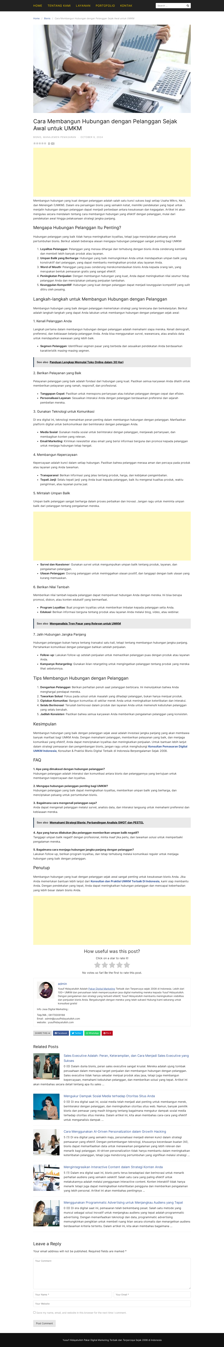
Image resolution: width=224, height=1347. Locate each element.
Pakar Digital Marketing (101, 988)
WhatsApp (93, 1033)
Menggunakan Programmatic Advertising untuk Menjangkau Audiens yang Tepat (123, 1202)
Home (37, 5)
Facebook (62, 1033)
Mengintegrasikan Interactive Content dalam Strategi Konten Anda (113, 1167)
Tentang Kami (59, 5)
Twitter (77, 1033)
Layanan (83, 5)
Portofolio (105, 5)
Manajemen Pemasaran (59, 137)
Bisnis (47, 18)
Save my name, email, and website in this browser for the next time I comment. (81, 1312)
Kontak (126, 5)
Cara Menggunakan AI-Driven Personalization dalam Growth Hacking (115, 1131)
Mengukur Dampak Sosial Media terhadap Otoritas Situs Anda (109, 1096)
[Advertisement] (112, 172)
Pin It (108, 1033)
